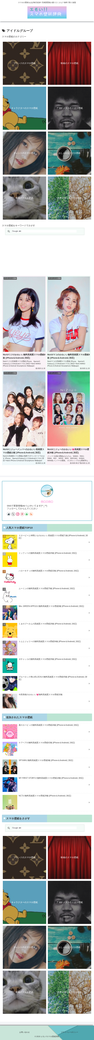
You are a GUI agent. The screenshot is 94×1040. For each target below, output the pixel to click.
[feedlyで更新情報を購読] (26, 514)
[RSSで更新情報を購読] (31, 514)
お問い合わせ (24, 1032)
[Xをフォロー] (13, 514)
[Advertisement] (47, 255)
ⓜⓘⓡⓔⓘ (47, 501)
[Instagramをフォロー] (17, 514)
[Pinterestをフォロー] (22, 514)
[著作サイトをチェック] (9, 514)
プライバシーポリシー (69, 1032)
